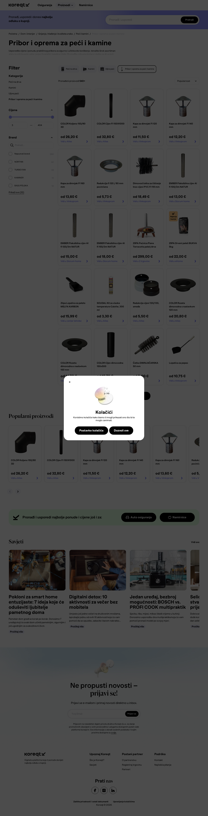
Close (70, 382)
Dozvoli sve (121, 430)
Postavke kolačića (91, 430)
